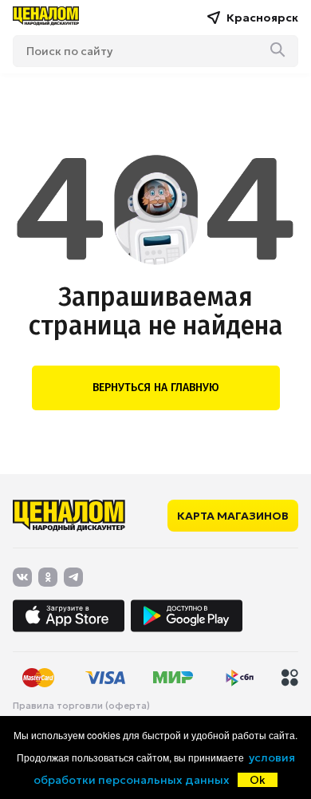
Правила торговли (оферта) (81, 705)
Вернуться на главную (156, 387)
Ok (258, 780)
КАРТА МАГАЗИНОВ (233, 515)
